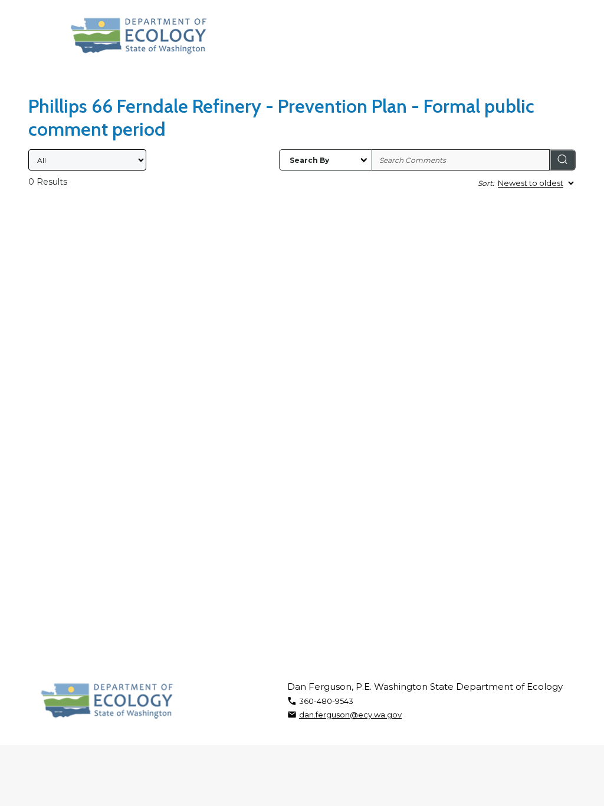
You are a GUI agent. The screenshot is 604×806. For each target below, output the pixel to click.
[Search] (563, 160)
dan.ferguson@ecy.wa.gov (350, 714)
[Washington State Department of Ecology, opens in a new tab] (139, 36)
